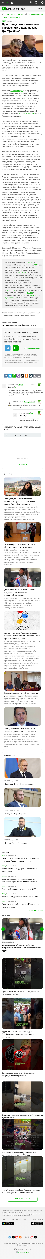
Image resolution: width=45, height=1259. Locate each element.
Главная (5, 17)
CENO (36, 265)
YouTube (30, 293)
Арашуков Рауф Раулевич (15, 813)
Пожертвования (38, 1219)
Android (20, 272)
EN (7, 2)
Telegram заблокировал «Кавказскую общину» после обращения (18, 1074)
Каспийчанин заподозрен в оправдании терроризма (19, 870)
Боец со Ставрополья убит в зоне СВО (19, 889)
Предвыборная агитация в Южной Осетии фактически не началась (19, 545)
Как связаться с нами (19, 1219)
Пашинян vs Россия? (36, 14)
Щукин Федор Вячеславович (17, 842)
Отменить (23, 464)
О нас (3, 1219)
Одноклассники (11, 298)
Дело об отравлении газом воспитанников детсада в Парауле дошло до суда (21, 859)
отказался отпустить (27, 113)
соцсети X (11, 290)
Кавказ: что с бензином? (13, 14)
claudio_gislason (29, 402)
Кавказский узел (16, 91)
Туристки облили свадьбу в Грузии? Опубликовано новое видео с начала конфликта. (18, 1034)
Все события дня (36, 910)
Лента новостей (15, 17)
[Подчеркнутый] (15, 435)
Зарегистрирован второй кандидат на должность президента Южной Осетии (21, 694)
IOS (26, 272)
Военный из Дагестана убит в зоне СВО (20, 896)
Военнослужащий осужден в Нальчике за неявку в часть (20, 905)
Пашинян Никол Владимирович (18, 783)
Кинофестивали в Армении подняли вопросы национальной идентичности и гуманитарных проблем (22, 635)
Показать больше (22, 1199)
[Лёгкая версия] (12, 3)
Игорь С (20, 385)
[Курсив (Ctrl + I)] (11, 435)
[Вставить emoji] (26, 435)
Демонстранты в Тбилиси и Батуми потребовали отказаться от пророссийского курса (20, 592)
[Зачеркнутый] (20, 435)
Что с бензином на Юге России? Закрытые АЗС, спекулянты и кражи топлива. (21, 1191)
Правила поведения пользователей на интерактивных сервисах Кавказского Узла (22, 1244)
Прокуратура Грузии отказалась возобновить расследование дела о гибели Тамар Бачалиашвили (19, 501)
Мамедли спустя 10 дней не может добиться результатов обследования (20, 730)
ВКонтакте (34, 295)
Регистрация (22, 458)
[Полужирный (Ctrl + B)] (6, 435)
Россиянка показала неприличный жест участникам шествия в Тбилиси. (19, 1153)
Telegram (30, 262)
